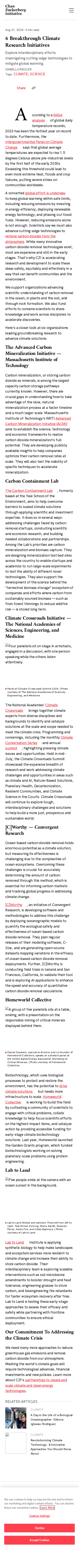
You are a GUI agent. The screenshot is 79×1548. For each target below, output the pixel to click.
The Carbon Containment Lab (29, 490)
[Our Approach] (15, 10)
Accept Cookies (40, 1540)
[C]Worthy (13, 904)
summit (11, 748)
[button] (33, 87)
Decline (39, 1528)
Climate (21, 74)
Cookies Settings (39, 1516)
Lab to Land (14, 1242)
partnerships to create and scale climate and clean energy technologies (36, 1385)
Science (37, 74)
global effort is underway (45, 193)
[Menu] (71, 10)
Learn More (47, 1507)
